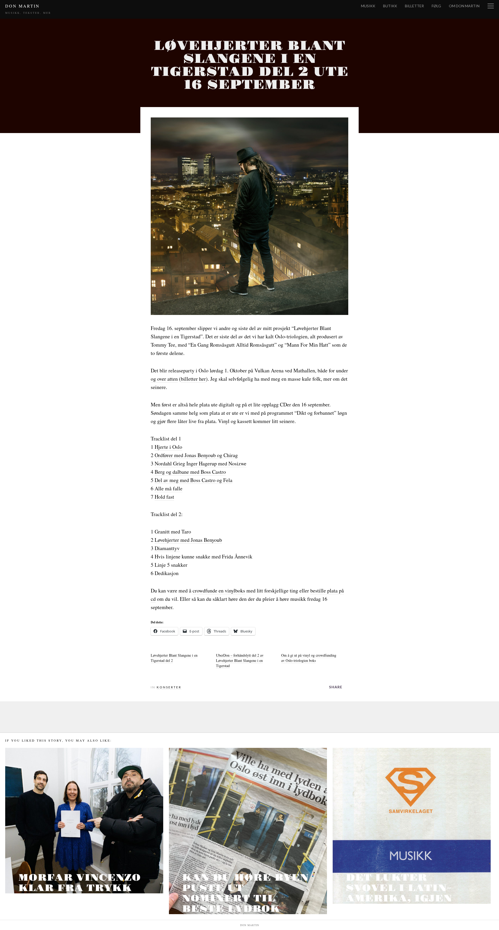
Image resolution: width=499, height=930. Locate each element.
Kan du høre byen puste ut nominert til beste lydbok (245, 893)
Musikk (368, 6)
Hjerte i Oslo (168, 446)
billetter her (193, 378)
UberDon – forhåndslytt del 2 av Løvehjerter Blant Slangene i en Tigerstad (240, 660)
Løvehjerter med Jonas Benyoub (188, 539)
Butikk (390, 6)
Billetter (414, 6)
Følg (436, 6)
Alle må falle (168, 488)
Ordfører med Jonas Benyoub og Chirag (196, 455)
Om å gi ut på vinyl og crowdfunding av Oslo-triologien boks (308, 658)
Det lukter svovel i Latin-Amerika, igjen (399, 888)
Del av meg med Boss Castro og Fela (193, 480)
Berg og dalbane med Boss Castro (190, 471)
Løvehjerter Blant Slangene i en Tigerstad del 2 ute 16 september (249, 65)
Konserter (169, 687)
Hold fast (164, 496)
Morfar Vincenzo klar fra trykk (79, 883)
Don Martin (22, 6)
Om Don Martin (464, 6)
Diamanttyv (167, 548)
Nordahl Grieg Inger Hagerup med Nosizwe (200, 463)
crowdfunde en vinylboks (219, 590)
